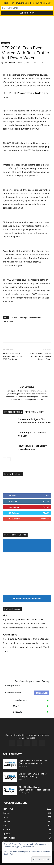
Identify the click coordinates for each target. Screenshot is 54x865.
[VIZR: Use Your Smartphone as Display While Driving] (10, 777)
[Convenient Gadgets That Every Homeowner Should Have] (10, 422)
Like (47, 496)
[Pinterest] (18, 66)
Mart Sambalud (9, 63)
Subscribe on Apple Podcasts (27, 598)
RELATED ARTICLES (13, 412)
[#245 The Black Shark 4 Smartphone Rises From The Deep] (10, 790)
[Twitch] (27, 743)
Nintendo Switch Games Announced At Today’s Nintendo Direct (40, 356)
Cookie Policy (9, 854)
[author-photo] (27, 383)
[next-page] (9, 459)
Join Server (41, 692)
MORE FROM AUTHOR (34, 412)
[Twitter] (12, 66)
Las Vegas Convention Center (30, 318)
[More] (31, 66)
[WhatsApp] (24, 66)
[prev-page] (4, 459)
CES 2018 (14, 318)
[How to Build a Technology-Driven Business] (10, 449)
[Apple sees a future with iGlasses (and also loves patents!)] (10, 764)
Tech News (6, 43)
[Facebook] (5, 66)
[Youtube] (42, 743)
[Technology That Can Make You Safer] (10, 436)
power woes (8, 321)
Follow (46, 501)
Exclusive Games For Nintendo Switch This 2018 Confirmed (12, 356)
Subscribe (45, 519)
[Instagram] (19, 743)
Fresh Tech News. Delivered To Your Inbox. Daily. (27, 3)
